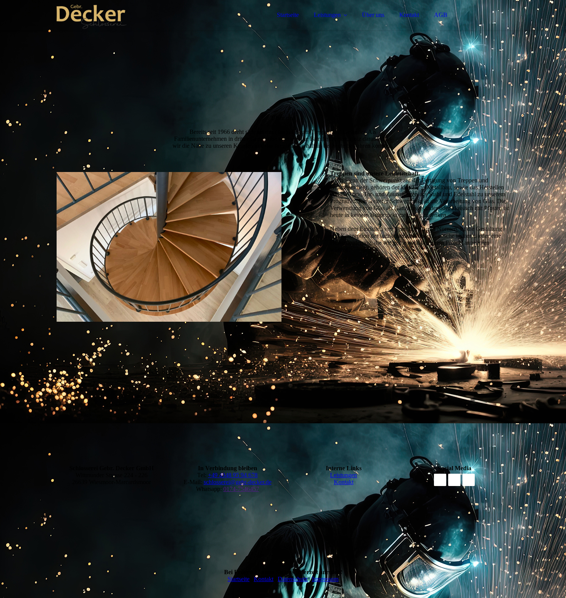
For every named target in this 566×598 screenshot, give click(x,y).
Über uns (373, 15)
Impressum (325, 579)
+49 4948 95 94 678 (233, 475)
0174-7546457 (241, 489)
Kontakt (409, 15)
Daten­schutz (293, 579)
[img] (124, 27)
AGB (440, 15)
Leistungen (327, 15)
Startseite (288, 15)
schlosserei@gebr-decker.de (237, 482)
